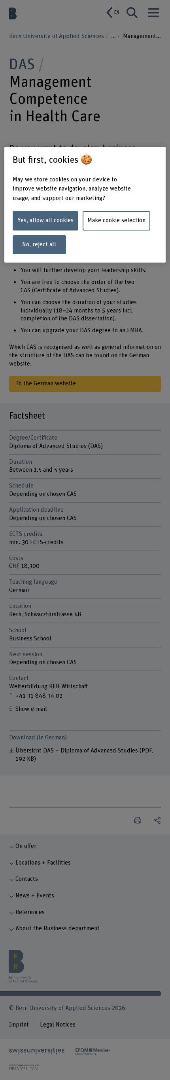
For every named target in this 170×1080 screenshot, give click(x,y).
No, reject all (39, 245)
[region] (85, 205)
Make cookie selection (116, 220)
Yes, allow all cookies (45, 220)
